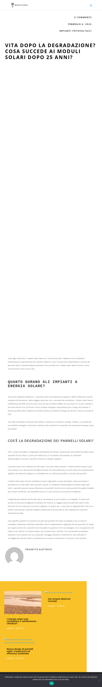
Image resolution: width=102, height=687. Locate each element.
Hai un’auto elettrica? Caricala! (59, 600)
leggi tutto (15, 628)
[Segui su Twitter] (90, 567)
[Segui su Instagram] (95, 567)
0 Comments (83, 17)
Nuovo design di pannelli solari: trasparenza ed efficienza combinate (20, 651)
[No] (99, 680)
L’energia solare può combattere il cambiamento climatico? (21, 621)
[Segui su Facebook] (85, 567)
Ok (52, 683)
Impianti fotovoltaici (75, 30)
